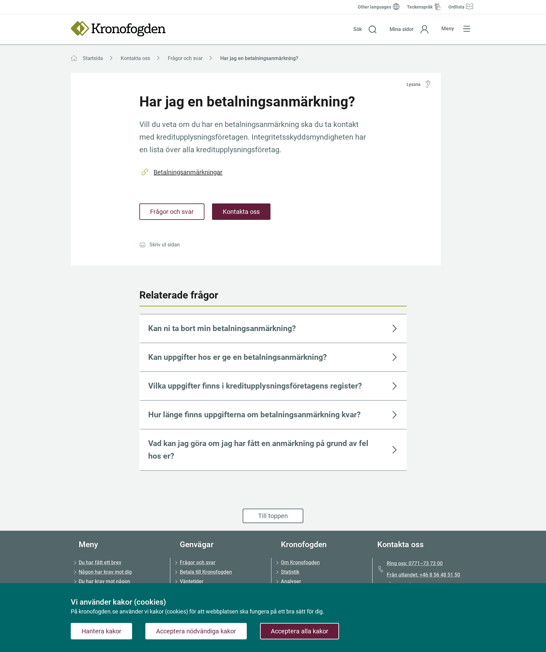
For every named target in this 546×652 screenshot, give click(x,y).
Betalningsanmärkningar (188, 172)
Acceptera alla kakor (299, 631)
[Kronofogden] (118, 28)
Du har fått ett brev (100, 562)
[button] (365, 29)
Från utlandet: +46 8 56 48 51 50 (423, 575)
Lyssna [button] (414, 84)
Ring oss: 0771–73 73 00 (415, 563)
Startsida (93, 58)
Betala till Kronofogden (206, 572)
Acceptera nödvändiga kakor (196, 631)
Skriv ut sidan (164, 245)
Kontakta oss (135, 58)
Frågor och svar (185, 58)
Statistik (290, 572)
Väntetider (191, 581)
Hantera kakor (101, 631)
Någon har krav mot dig (105, 572)
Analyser (291, 581)
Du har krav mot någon (104, 581)
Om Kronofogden (300, 562)
